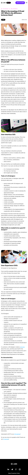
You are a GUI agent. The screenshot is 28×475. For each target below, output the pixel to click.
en (9, 2)
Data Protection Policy (14, 473)
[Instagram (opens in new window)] (20, 469)
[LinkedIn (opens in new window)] (8, 469)
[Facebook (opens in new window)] (16, 469)
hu (7, 2)
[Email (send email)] (12, 469)
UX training (17, 434)
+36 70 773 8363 (20, 2)
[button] (26, 3)
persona (22, 347)
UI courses (6, 439)
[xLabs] (14, 464)
